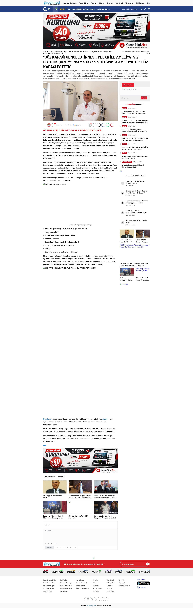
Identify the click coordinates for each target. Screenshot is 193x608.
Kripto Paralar (144, 571)
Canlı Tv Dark (64, 580)
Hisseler (108, 571)
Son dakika (129, 9)
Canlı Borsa (80, 580)
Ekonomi (110, 3)
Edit (44, 445)
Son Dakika (63, 591)
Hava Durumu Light (49, 580)
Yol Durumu (130, 571)
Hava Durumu (83, 571)
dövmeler (60, 476)
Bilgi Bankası (140, 3)
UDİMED (45, 51)
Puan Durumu (96, 571)
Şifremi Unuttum (124, 586)
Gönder (49, 547)
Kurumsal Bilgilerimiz (69, 3)
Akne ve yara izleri (50, 476)
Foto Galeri (119, 3)
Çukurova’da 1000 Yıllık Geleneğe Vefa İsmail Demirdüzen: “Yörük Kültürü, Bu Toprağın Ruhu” (89, 9)
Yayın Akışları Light (66, 583)
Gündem (101, 3)
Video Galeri (129, 3)
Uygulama (47, 419)
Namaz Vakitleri (57, 571)
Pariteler (118, 571)
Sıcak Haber (111, 591)
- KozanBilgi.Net (91, 605)
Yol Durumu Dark (48, 588)
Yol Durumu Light (48, 586)
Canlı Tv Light (47, 591)
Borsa (45, 571)
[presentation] (50, 9)
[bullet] (70, 547)
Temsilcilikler (83, 3)
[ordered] (67, 547)
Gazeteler (71, 571)
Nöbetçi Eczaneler (66, 588)
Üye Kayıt (122, 583)
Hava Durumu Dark (49, 583)
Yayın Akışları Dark (66, 586)
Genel (51, 51)
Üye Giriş (121, 580)
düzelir (105, 419)
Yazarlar (93, 3)
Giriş (148, 3)
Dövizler (95, 583)
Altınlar (95, 580)
